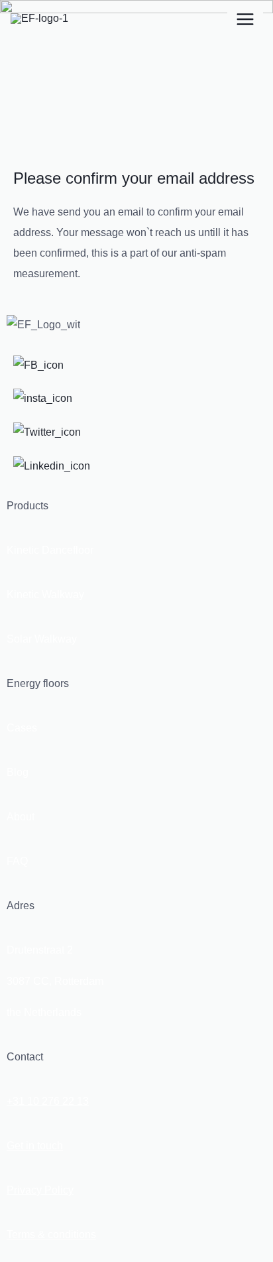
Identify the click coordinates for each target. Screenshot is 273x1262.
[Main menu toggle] (245, 19)
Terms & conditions (51, 1234)
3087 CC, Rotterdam (55, 981)
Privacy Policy (40, 1190)
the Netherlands (44, 1012)
